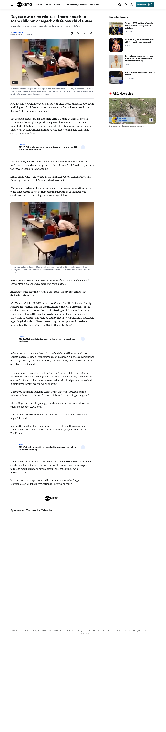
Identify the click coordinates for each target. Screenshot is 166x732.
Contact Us (149, 631)
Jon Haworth (18, 32)
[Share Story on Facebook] (71, 33)
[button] (12, 4)
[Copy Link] (91, 33)
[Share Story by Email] (84, 33)
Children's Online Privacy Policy (71, 631)
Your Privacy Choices (136, 631)
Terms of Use (123, 631)
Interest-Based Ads (90, 631)
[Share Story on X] (78, 33)
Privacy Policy (32, 631)
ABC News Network (19, 631)
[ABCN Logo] (24, 5)
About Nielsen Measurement (108, 631)
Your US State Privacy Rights (48, 631)
